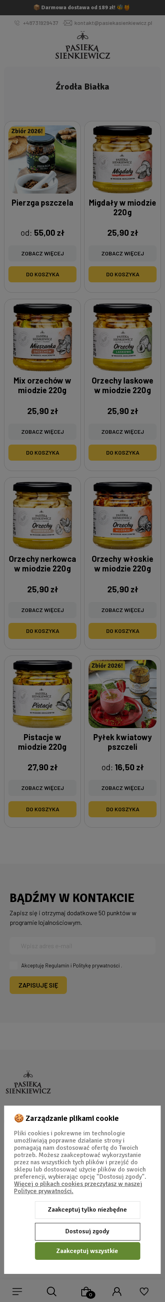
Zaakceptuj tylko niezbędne (87, 1210)
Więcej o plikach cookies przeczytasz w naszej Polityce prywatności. (78, 1187)
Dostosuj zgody (87, 1231)
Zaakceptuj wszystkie (87, 1251)
